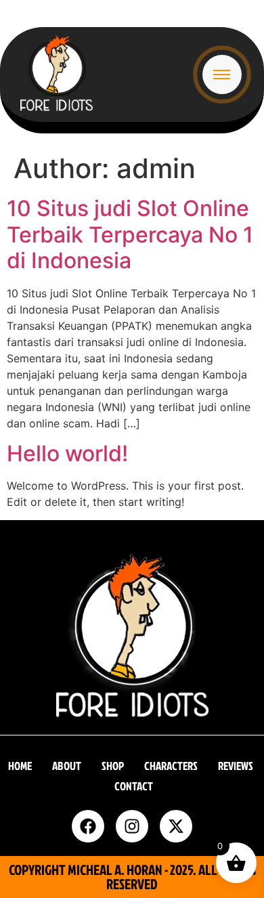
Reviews (235, 765)
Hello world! (67, 453)
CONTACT (133, 786)
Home (20, 765)
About (66, 765)
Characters (171, 765)
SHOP (113, 765)
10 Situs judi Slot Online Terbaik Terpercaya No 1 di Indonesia (130, 234)
